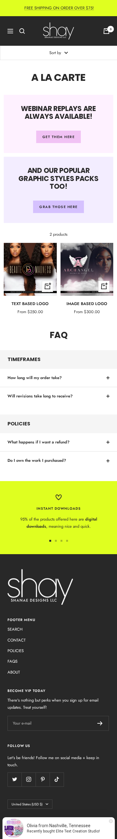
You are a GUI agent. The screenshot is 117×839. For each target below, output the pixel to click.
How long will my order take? (34, 378)
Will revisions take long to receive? (40, 396)
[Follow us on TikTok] (57, 779)
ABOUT (13, 672)
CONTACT (16, 640)
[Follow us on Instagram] (29, 779)
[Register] (100, 723)
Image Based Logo (86, 304)
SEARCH (14, 629)
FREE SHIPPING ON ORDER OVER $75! (59, 8)
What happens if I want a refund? (38, 442)
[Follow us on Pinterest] (43, 779)
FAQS (12, 661)
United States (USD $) (27, 804)
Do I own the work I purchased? (36, 460)
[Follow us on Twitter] (14, 779)
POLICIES (15, 651)
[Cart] (106, 31)
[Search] (22, 31)
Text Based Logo (30, 304)
